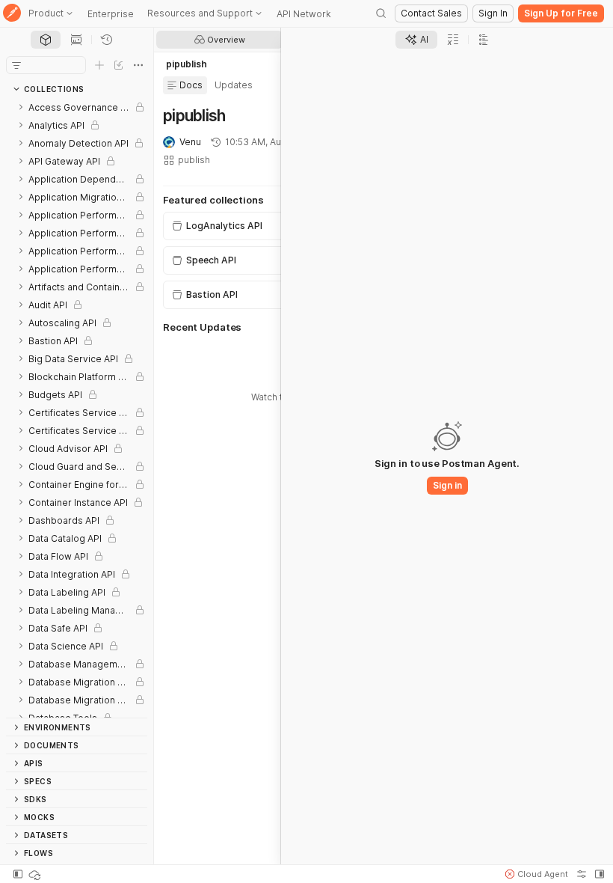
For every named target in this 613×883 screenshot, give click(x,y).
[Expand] (21, 107)
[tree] (76, 408)
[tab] (46, 40)
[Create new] (99, 65)
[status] (36, 874)
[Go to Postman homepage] (12, 14)
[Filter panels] (16, 65)
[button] (537, 874)
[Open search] (381, 13)
